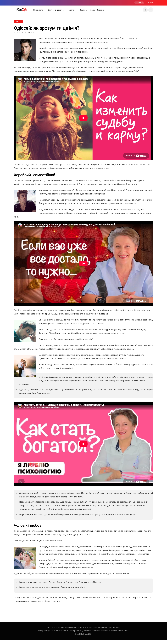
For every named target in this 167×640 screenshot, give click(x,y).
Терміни (83, 10)
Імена (92, 10)
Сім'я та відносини (56, 10)
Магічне (72, 10)
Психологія (38, 10)
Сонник (100, 10)
